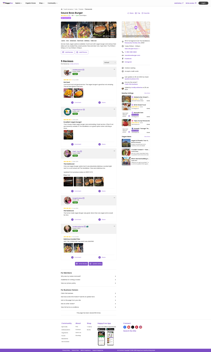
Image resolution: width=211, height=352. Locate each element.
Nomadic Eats (138, 113)
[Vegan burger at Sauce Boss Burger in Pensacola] (78, 93)
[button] (135, 28)
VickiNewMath (77, 70)
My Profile (64, 327)
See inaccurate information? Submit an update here (78, 297)
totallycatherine (74, 64)
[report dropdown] (114, 69)
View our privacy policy (68, 283)
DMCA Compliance (86, 350)
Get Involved (65, 341)
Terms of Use (75, 350)
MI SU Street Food (140, 105)
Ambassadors (65, 330)
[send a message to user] (84, 70)
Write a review (135, 114)
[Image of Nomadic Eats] (126, 114)
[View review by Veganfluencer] (68, 112)
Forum (63, 336)
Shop (41, 3)
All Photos (110, 36)
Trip (138, 13)
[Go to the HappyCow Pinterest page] (136, 327)
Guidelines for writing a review (70, 280)
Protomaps (130, 36)
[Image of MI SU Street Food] (126, 106)
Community (52, 3)
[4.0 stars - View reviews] (64, 15)
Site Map (78, 335)
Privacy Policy (66, 350)
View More (147, 93)
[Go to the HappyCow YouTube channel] (128, 327)
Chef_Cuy (76, 151)
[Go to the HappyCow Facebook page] (124, 327)
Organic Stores (30, 3)
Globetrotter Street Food (142, 97)
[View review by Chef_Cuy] (68, 153)
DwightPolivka (77, 198)
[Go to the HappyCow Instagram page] (140, 327)
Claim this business (67, 293)
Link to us (78, 332)
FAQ (76, 326)
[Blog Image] (126, 143)
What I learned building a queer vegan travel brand (148, 159)
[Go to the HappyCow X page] (132, 327)
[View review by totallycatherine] (68, 229)
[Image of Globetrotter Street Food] (126, 99)
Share (132, 13)
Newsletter (64, 338)
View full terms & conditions (70, 307)
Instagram (128, 62)
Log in (203, 3)
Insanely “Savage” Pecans (143, 128)
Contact (78, 329)
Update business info (132, 79)
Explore (17, 3)
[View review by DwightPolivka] (68, 200)
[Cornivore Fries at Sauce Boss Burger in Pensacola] (68, 248)
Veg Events (64, 333)
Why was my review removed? (71, 276)
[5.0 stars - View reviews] (135, 122)
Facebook (128, 59)
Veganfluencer (78, 110)
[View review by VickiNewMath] (68, 72)
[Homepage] (8, 3)
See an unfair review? (68, 304)
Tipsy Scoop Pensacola (142, 121)
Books (89, 330)
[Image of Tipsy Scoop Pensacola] (126, 122)
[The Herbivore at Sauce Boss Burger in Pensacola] (99, 181)
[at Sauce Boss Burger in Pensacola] (68, 135)
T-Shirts (89, 327)
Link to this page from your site (71, 300)
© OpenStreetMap (137, 36)
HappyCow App (104, 323)
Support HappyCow (98, 350)
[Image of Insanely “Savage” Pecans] (126, 130)
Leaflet (124, 36)
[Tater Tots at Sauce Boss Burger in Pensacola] (68, 93)
